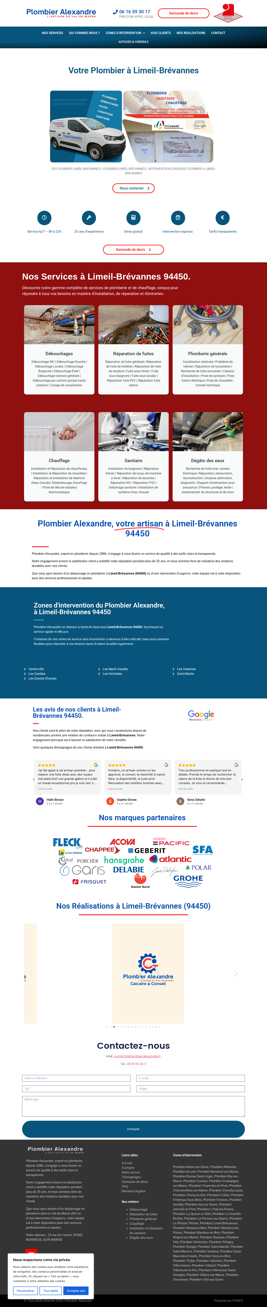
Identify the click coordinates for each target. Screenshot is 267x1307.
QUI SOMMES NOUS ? (84, 33)
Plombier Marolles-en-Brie (202, 1232)
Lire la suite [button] (45, 788)
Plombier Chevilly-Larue (226, 1190)
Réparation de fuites (144, 1214)
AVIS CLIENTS (161, 33)
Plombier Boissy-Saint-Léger (193, 1176)
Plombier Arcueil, (185, 1171)
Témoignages (131, 1177)
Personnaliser (25, 1290)
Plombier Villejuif (203, 1265)
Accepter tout (76, 1290)
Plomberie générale (143, 1219)
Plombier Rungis (184, 1246)
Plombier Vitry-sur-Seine (206, 1279)
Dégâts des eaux (141, 1237)
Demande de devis (135, 1181)
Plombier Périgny (221, 1242)
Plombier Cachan (195, 1181)
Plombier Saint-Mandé (213, 1246)
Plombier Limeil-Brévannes (219, 1223)
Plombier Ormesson (194, 1242)
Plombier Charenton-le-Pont (208, 1185)
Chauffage (137, 1223)
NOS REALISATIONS (191, 33)
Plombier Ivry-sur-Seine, (201, 1204)
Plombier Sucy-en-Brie (214, 1256)
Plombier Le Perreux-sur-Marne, (206, 1218)
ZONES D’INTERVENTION (123, 33)
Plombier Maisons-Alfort (189, 1228)
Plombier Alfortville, (223, 1167)
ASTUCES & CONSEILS (133, 42)
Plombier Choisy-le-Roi (189, 1195)
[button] (125, 33)
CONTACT (218, 33)
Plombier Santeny (206, 1251)
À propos (128, 1167)
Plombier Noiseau (212, 1237)
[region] (51, 1276)
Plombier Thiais (184, 1260)
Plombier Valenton (209, 1260)
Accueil (127, 1163)
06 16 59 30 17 (137, 1064)
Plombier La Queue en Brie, (192, 1214)
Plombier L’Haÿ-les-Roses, (215, 1209)
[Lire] (133, 973)
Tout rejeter (50, 1290)
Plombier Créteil (218, 1195)
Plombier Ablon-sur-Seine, (191, 1167)
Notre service (131, 1172)
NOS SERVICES (52, 33)
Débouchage (139, 1209)
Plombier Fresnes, (215, 1199)
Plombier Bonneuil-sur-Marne (217, 1171)
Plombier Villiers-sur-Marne (205, 1275)
